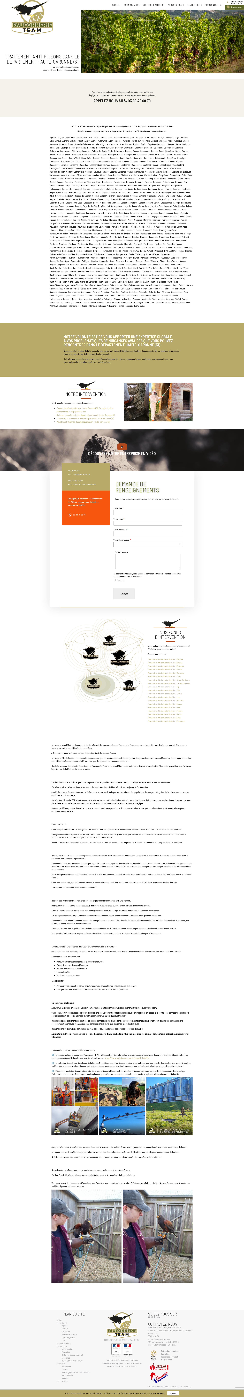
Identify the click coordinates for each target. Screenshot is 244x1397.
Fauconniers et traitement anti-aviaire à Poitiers (165, 711)
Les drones (66, 1358)
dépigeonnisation (78, 411)
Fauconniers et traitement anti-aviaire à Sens (164, 718)
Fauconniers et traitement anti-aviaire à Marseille (165, 700)
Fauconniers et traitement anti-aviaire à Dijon (164, 687)
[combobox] (147, 544)
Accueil (116, 4)
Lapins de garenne (68, 1337)
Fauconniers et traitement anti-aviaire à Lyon (164, 697)
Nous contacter (213, 4)
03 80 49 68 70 (237, 2)
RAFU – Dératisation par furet (72, 1361)
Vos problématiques (153, 4)
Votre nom (118, 508)
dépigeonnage (62, 411)
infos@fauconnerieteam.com (159, 1339)
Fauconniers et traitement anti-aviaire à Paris (164, 707)
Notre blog (65, 1378)
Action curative (67, 1349)
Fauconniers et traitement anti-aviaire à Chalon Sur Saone (169, 680)
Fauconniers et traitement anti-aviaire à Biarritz (165, 669)
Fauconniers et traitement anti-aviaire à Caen (164, 676)
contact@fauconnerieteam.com (84, 484)
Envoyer (124, 593)
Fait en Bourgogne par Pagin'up (180, 1386)
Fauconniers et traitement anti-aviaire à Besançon (166, 666)
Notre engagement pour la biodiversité (76, 1372)
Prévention (66, 1352)
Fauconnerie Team (161, 1386)
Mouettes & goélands (69, 1334)
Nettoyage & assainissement (72, 1355)
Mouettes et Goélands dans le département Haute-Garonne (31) (83, 421)
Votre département (122, 540)
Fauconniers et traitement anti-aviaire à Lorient (165, 694)
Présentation (66, 1366)
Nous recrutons (67, 1375)
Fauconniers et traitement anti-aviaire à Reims (164, 714)
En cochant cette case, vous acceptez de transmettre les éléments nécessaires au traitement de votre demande (147, 575)
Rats (63, 1340)
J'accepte (121, 580)
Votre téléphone (120, 529)
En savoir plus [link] (159, 1393)
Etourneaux (66, 1331)
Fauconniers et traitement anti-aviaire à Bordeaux (166, 673)
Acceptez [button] (173, 1393)
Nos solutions (175, 4)
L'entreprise (193, 4)
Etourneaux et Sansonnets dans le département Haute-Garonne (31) (85, 418)
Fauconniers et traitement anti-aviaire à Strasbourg (166, 721)
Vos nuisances (131, 4)
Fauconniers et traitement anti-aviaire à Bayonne (165, 659)
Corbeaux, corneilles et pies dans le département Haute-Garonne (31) (86, 414)
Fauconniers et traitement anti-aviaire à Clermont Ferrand (169, 683)
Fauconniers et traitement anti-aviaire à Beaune (165, 663)
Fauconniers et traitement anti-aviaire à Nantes (165, 704)
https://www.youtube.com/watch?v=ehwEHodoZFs (127, 1057)
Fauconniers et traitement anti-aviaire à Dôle (164, 690)
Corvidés (65, 1328)
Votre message (121, 552)
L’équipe (64, 1369)
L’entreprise (61, 1363)
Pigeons (64, 1326)
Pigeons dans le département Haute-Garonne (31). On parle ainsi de (85, 408)
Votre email (118, 519)
